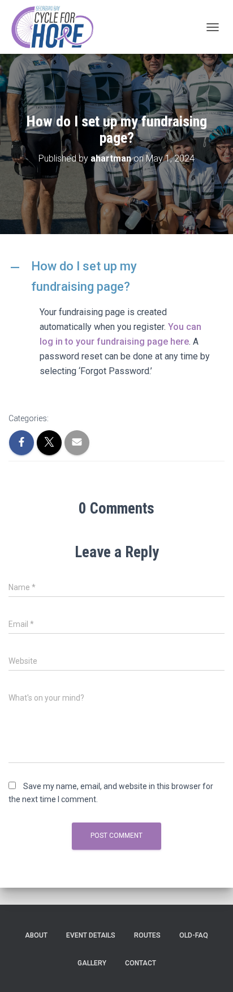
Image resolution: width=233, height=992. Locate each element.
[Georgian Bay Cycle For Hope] (55, 27)
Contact (140, 963)
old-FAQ (193, 935)
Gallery (91, 963)
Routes (147, 935)
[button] (116, 276)
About (36, 935)
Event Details (90, 935)
